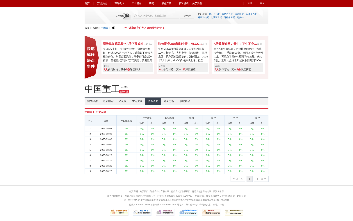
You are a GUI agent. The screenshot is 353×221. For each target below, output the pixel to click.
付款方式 (175, 191)
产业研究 (136, 3)
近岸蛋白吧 (251, 14)
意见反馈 (196, 191)
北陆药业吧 (216, 17)
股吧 (151, 3)
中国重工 (106, 27)
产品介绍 (165, 191)
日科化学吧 (229, 17)
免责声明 (133, 191)
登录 (262, 3)
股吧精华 (185, 101)
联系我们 (185, 191)
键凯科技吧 (203, 17)
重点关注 (137, 101)
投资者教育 (218, 191)
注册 (249, 3)
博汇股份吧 (214, 14)
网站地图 (206, 191)
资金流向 (153, 101)
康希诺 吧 (239, 14)
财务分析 (169, 101)
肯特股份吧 (227, 14)
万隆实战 (102, 3)
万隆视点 (119, 3)
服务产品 (166, 3)
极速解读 (183, 3)
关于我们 (197, 3)
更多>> (240, 17)
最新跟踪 (108, 101)
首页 (87, 3)
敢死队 (123, 101)
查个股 (187, 16)
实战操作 (92, 101)
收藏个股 (124, 91)
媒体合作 (154, 191)
